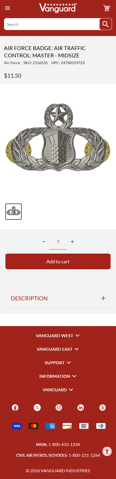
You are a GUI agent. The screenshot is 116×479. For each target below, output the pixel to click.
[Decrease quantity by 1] (43, 242)
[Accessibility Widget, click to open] (107, 451)
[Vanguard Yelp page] (102, 407)
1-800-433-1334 (64, 444)
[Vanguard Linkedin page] (80, 407)
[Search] (106, 24)
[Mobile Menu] (7, 8)
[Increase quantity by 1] (72, 242)
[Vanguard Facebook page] (14, 407)
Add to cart (58, 261)
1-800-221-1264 (84, 455)
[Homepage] (58, 8)
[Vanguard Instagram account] (58, 407)
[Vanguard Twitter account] (36, 407)
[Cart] (106, 8)
